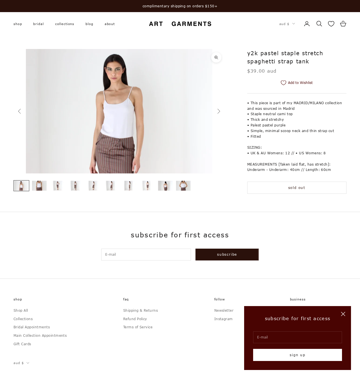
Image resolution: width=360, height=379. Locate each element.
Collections (65, 23)
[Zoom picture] (216, 57)
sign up (297, 355)
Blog (89, 23)
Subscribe (227, 254)
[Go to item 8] (147, 185)
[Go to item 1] (21, 185)
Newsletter (224, 310)
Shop (18, 23)
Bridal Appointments (32, 327)
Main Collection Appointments (40, 335)
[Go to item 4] (75, 185)
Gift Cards (22, 344)
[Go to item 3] (57, 185)
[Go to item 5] (93, 185)
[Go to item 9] (165, 185)
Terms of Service (138, 327)
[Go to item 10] (183, 185)
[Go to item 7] (129, 185)
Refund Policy (135, 319)
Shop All (21, 310)
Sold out (296, 188)
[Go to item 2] (39, 185)
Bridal (38, 23)
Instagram (223, 319)
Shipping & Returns (140, 310)
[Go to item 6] (111, 185)
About (110, 23)
